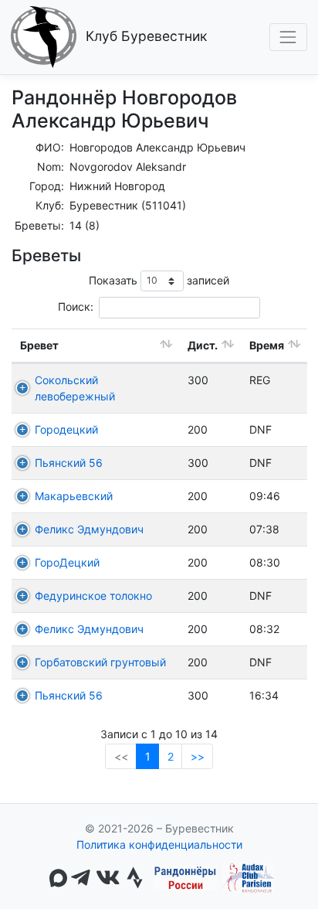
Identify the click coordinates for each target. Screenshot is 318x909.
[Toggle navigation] (288, 36)
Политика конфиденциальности (159, 844)
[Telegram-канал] (80, 878)
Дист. (203, 345)
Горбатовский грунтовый (100, 662)
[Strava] (134, 878)
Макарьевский (74, 495)
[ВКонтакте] (107, 878)
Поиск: (75, 306)
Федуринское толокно (93, 595)
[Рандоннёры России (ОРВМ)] (185, 878)
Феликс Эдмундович (89, 529)
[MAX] (58, 878)
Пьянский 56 (69, 462)
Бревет (39, 345)
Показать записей (159, 279)
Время (266, 345)
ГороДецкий (67, 562)
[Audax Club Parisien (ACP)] (248, 878)
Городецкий (66, 429)
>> (198, 756)
